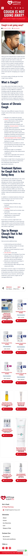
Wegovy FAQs (7, 528)
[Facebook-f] (3, 548)
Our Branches (7, 523)
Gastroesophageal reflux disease (12, 137)
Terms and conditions (9, 539)
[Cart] (11, 8)
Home (4, 18)
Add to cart (8, 321)
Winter (9, 18)
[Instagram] (6, 548)
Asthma (6, 119)
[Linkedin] (20, 8)
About (4, 518)
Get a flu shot (7, 252)
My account (6, 536)
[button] (2, 8)
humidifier (7, 208)
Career (5, 520)
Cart (4, 525)
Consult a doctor (14, 126)
